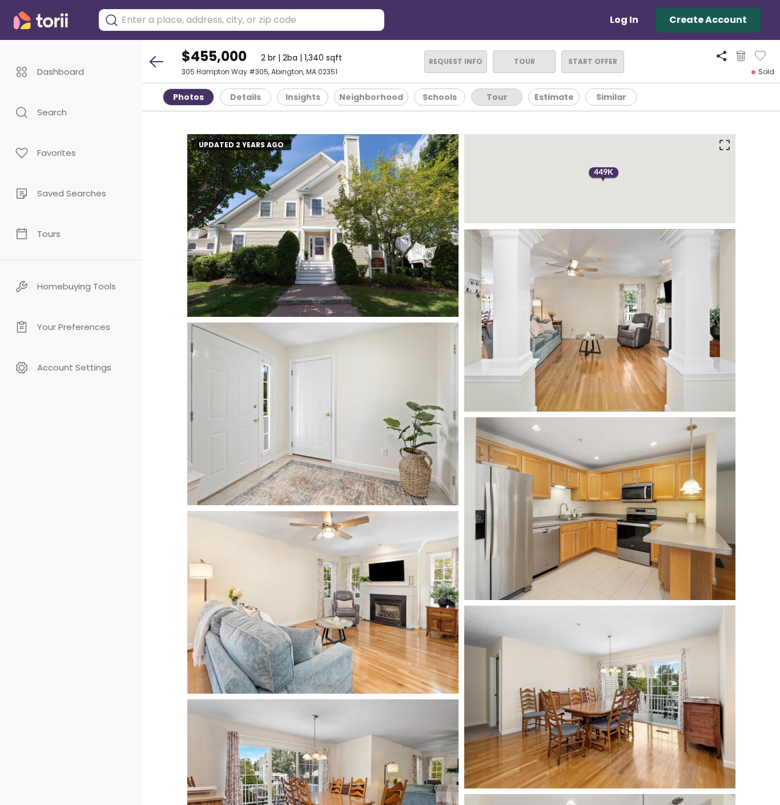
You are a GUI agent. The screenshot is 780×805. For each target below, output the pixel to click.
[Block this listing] (740, 56)
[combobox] (250, 20)
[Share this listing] (721, 55)
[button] (71, 71)
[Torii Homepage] (49, 20)
